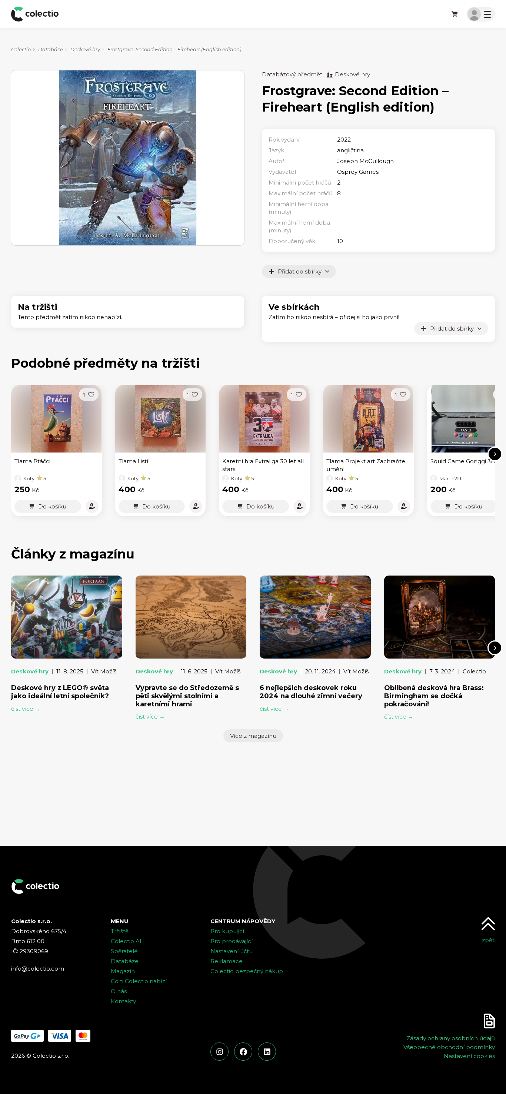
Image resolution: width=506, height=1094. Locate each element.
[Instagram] (219, 1051)
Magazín (123, 971)
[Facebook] (243, 1051)
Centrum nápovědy (242, 921)
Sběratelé (124, 951)
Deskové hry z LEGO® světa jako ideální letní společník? (60, 692)
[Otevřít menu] (481, 14)
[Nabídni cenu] (92, 506)
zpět (488, 940)
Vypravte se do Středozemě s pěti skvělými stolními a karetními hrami (187, 696)
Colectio (21, 49)
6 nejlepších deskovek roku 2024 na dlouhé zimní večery (311, 692)
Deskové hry (85, 49)
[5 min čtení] (315, 617)
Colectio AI (126, 941)
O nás (119, 991)
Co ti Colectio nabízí (139, 981)
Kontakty (123, 1001)
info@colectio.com (37, 968)
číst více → (25, 708)
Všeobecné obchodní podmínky (449, 1047)
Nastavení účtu (231, 951)
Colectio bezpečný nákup (246, 971)
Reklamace (226, 961)
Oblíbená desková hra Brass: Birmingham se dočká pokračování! (434, 696)
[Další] (494, 454)
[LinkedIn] (267, 1051)
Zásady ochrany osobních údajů (450, 1038)
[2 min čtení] (439, 617)
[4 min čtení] (66, 617)
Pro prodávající (231, 941)
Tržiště (120, 931)
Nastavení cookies (469, 1056)
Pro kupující (227, 931)
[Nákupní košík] (454, 14)
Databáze (50, 49)
